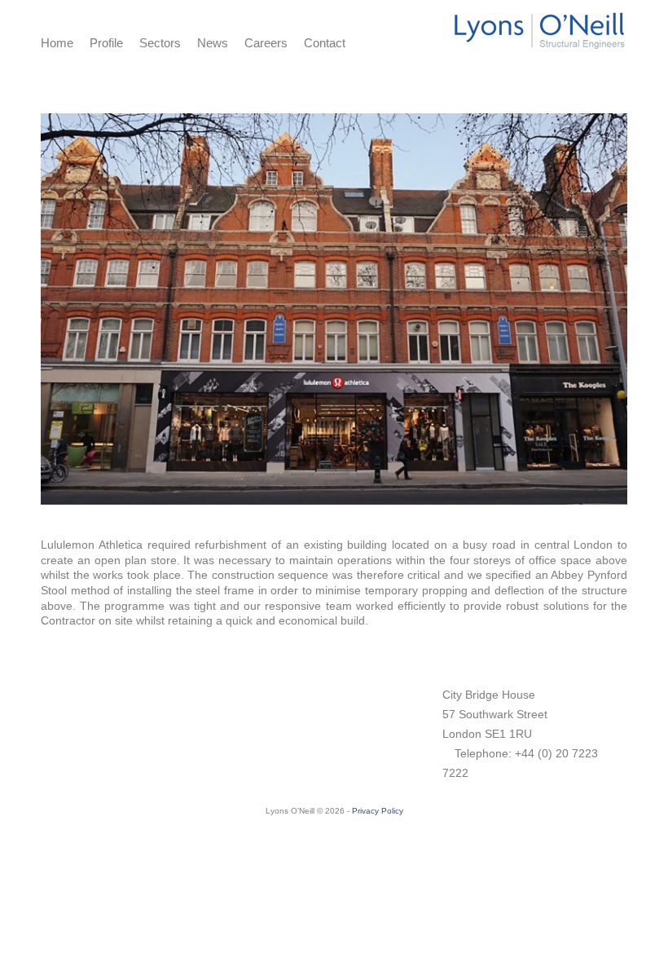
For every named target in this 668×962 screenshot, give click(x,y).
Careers (266, 43)
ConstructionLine (92, 714)
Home (57, 43)
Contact (324, 43)
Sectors (160, 43)
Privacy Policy (377, 810)
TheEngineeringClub (110, 775)
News (212, 43)
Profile (106, 43)
